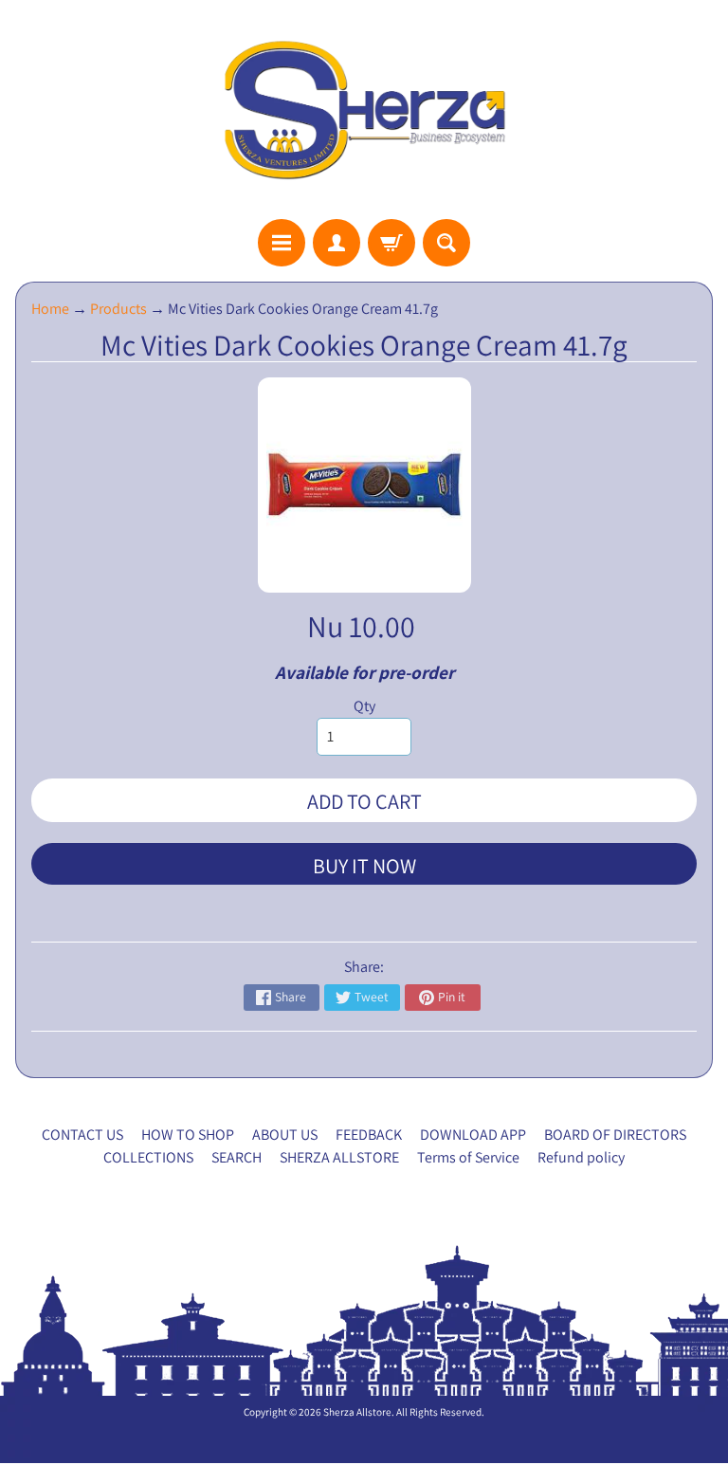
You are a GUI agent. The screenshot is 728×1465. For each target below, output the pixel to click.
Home (50, 309)
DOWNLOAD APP (473, 1135)
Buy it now (364, 865)
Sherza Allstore (357, 1412)
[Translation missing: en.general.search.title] (446, 242)
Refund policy (581, 1157)
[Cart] (391, 242)
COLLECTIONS (148, 1157)
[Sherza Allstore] (364, 109)
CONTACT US (82, 1135)
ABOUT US (285, 1135)
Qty (364, 706)
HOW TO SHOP (187, 1135)
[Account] (336, 242)
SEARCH (236, 1157)
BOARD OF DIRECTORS (615, 1135)
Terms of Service (468, 1157)
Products (118, 309)
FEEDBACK (369, 1135)
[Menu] (281, 242)
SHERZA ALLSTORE (339, 1157)
